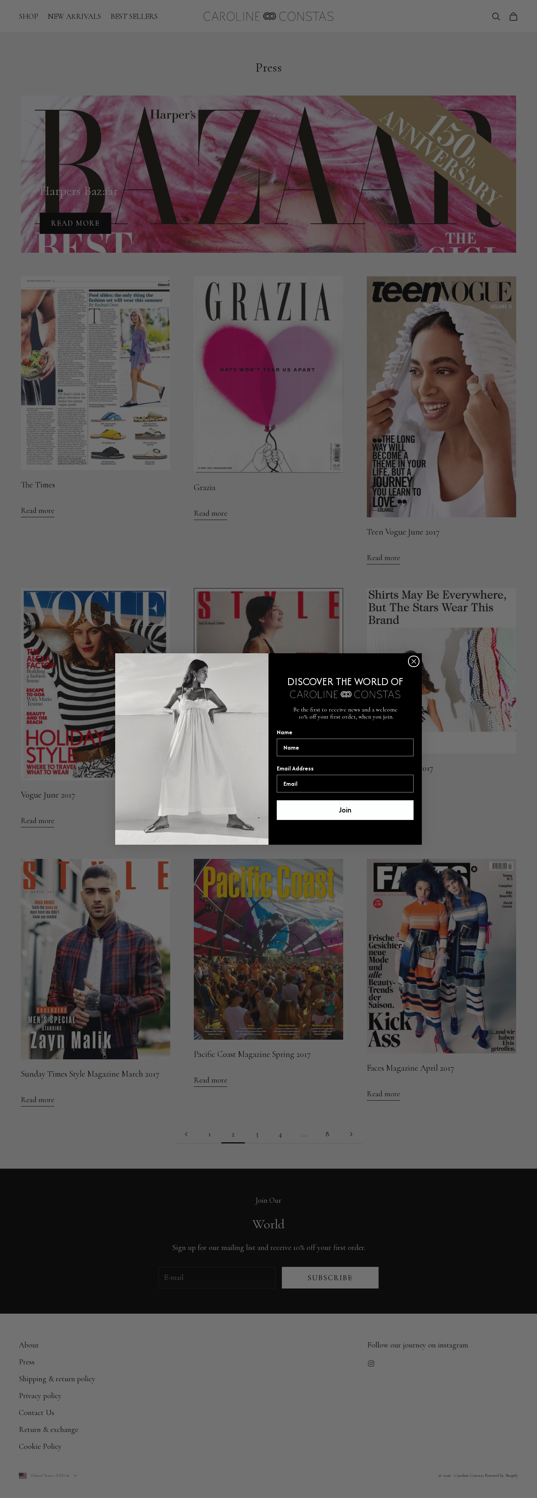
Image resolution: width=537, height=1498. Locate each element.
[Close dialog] (414, 661)
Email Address (295, 768)
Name (284, 732)
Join (345, 810)
